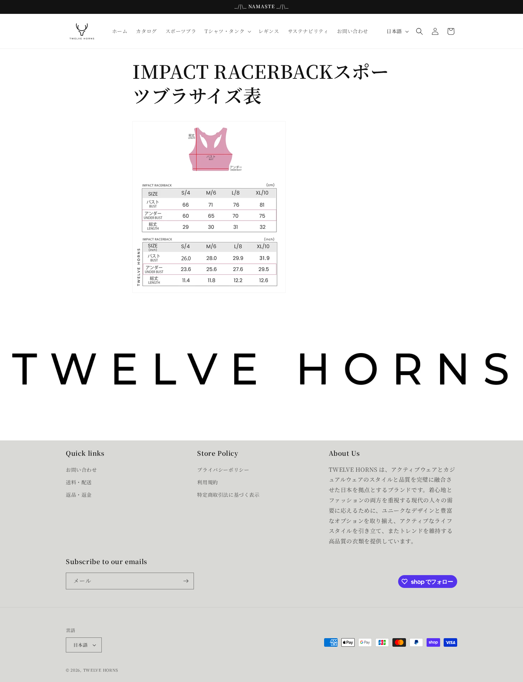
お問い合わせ (81, 469)
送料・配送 (79, 482)
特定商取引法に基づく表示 (228, 494)
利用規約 (207, 482)
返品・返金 (79, 494)
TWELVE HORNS (100, 670)
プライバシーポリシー (223, 469)
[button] (227, 31)
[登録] (186, 581)
